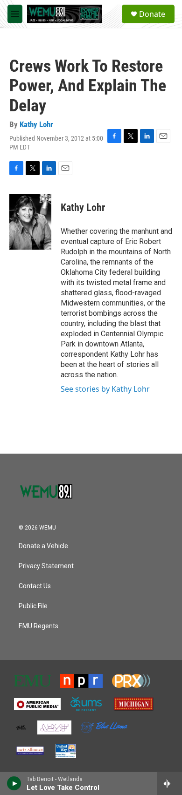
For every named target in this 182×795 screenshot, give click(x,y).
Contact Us (35, 586)
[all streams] (169, 783)
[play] (14, 783)
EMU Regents (38, 626)
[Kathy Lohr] (30, 222)
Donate (152, 14)
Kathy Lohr (36, 124)
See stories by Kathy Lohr (105, 389)
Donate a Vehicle (43, 546)
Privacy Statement (46, 566)
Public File (33, 606)
